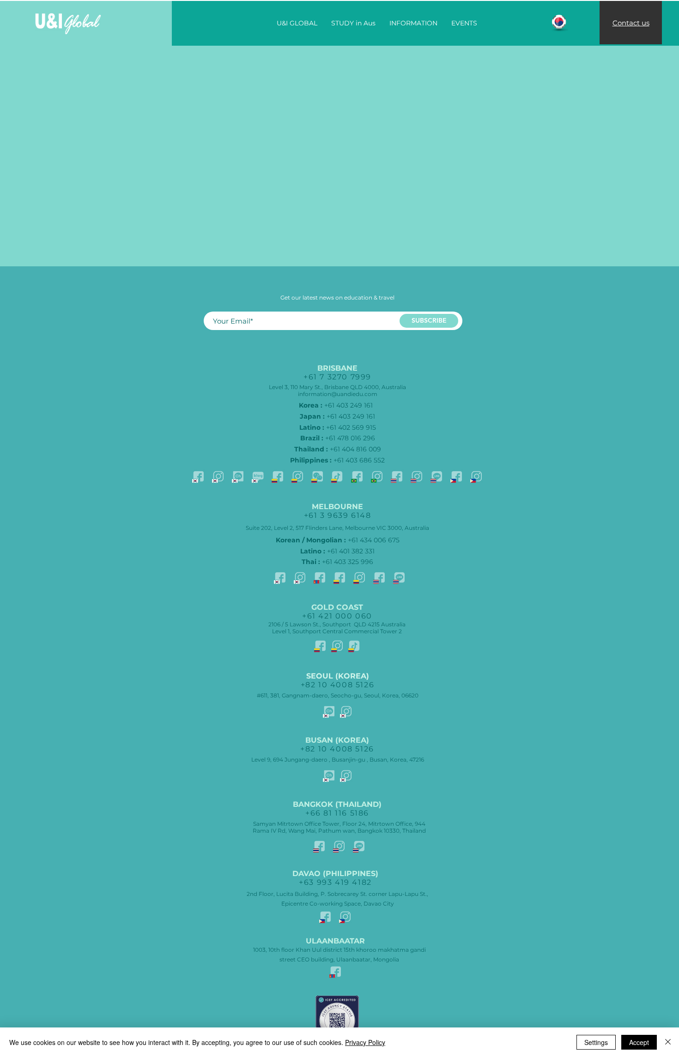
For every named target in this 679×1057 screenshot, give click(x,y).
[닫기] (667, 1042)
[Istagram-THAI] (417, 476)
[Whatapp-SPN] (317, 476)
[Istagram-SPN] (297, 476)
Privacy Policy (365, 1042)
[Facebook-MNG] (320, 577)
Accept (639, 1042)
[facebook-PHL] (456, 476)
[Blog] (258, 476)
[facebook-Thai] (397, 476)
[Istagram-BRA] (377, 476)
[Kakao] (238, 476)
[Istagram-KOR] (218, 476)
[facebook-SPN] (278, 476)
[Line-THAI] (436, 476)
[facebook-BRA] (357, 476)
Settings (596, 1042)
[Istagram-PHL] (476, 476)
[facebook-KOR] (198, 476)
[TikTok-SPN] (337, 476)
